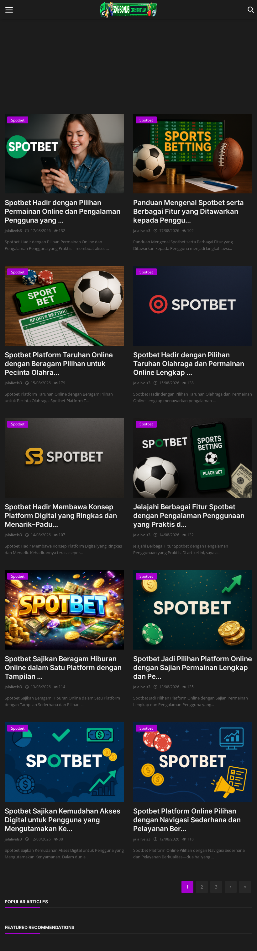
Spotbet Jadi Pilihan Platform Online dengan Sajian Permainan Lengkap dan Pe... (192, 667)
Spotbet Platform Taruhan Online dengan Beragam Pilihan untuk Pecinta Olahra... (59, 363)
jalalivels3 (13, 230)
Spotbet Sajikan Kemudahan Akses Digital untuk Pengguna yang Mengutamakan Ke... (62, 820)
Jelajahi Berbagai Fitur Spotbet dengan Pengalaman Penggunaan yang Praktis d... (188, 515)
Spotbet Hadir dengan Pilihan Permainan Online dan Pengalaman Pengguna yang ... (62, 211)
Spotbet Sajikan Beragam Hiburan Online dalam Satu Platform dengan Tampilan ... (63, 667)
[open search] (249, 10)
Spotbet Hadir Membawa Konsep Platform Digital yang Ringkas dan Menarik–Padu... (61, 515)
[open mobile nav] (9, 10)
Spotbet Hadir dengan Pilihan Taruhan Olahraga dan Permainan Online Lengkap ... (188, 363)
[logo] (128, 10)
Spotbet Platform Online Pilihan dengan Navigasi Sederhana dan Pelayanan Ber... (187, 820)
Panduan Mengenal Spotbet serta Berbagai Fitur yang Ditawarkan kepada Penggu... (188, 211)
